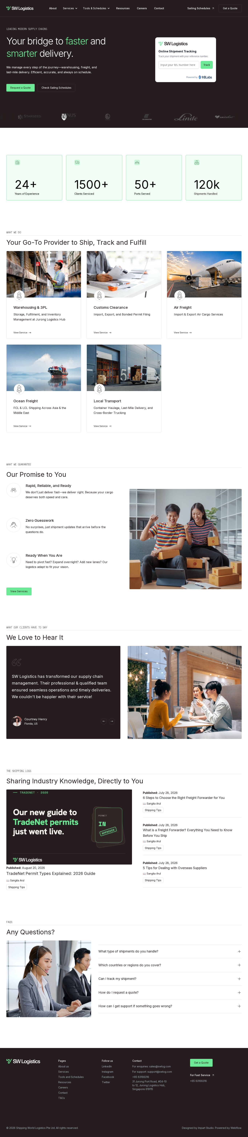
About (53, 8)
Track (207, 65)
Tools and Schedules (71, 1076)
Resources (123, 8)
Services (68, 8)
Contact (159, 8)
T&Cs (61, 1097)
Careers (142, 8)
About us (63, 1066)
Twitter (106, 1082)
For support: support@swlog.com (152, 1071)
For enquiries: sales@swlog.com (151, 1066)
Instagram (107, 1071)
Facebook (108, 1076)
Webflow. (236, 1127)
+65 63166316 (198, 1080)
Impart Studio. (206, 1127)
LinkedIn (107, 1066)
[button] (70, 8)
